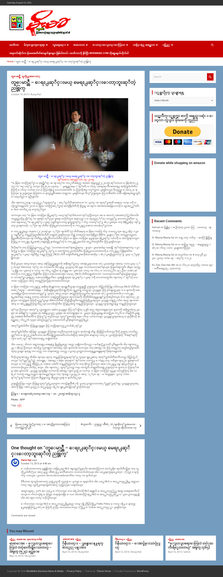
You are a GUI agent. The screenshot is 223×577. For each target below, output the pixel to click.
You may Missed (21, 531)
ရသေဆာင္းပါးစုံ (34, 539)
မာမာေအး (21, 539)
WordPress (143, 571)
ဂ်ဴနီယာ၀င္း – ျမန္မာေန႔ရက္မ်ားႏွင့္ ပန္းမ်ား (82, 545)
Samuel (156, 227)
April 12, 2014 (122, 552)
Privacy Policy (74, 571)
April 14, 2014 (69, 552)
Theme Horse (103, 571)
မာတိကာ (14, 44)
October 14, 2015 (20, 94)
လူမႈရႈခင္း (59, 44)
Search (210, 77)
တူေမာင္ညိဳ (15, 76)
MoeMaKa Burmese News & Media (45, 571)
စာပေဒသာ (79, 44)
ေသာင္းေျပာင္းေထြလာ (109, 44)
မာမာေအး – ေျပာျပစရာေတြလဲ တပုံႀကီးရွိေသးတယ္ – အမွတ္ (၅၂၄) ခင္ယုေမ (31, 547)
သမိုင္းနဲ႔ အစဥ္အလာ (144, 44)
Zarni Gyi (26, 460)
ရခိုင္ (19, 405)
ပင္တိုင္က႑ (166, 44)
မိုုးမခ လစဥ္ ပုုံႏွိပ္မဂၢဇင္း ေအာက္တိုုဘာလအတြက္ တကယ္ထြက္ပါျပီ (42, 426)
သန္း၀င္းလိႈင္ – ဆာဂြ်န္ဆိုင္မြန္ (195, 237)
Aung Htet (36, 94)
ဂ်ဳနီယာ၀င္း (120, 539)
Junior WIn (68, 539)
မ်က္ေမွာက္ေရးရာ (34, 44)
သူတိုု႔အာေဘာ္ (31, 76)
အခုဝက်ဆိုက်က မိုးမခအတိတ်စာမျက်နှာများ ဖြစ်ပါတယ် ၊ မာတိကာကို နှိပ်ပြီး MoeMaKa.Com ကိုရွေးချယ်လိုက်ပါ (69, 53)
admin (187, 552)
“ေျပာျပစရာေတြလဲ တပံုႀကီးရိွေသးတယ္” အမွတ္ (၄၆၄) (190, 545)
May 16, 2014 (16, 556)
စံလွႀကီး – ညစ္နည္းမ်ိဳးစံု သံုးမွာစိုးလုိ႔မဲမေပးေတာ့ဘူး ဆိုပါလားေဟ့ (108, 426)
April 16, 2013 (175, 552)
